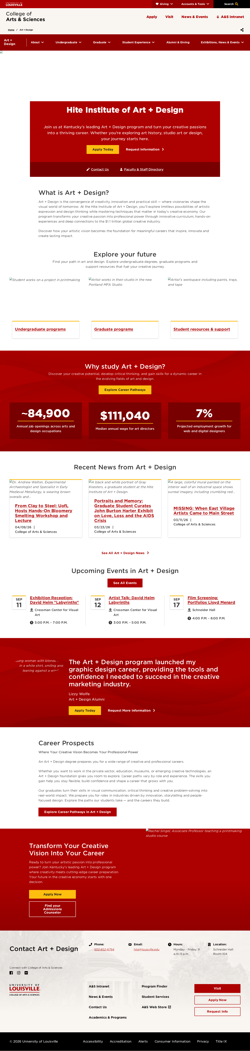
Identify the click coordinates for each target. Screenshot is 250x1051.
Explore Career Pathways (124, 390)
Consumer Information (172, 1041)
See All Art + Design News (124, 553)
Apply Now (52, 894)
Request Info (217, 1011)
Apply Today (102, 149)
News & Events (101, 997)
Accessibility (93, 1041)
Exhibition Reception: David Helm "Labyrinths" (54, 600)
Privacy (203, 1041)
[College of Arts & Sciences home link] (25, 989)
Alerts (143, 1041)
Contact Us (100, 169)
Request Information (143, 149)
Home (11, 30)
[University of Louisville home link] (14, 4)
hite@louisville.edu (146, 949)
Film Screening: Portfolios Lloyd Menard (211, 600)
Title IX (221, 1041)
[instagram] (18, 973)
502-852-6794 (104, 949)
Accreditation (120, 1041)
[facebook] (11, 973)
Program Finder (154, 986)
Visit (217, 988)
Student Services (155, 997)
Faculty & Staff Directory (143, 169)
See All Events (125, 583)
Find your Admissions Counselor (52, 909)
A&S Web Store (154, 1007)
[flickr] (26, 973)
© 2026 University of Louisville (34, 1041)
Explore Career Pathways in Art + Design (77, 812)
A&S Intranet (99, 986)
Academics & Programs (108, 1017)
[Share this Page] (241, 30)
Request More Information (130, 710)
